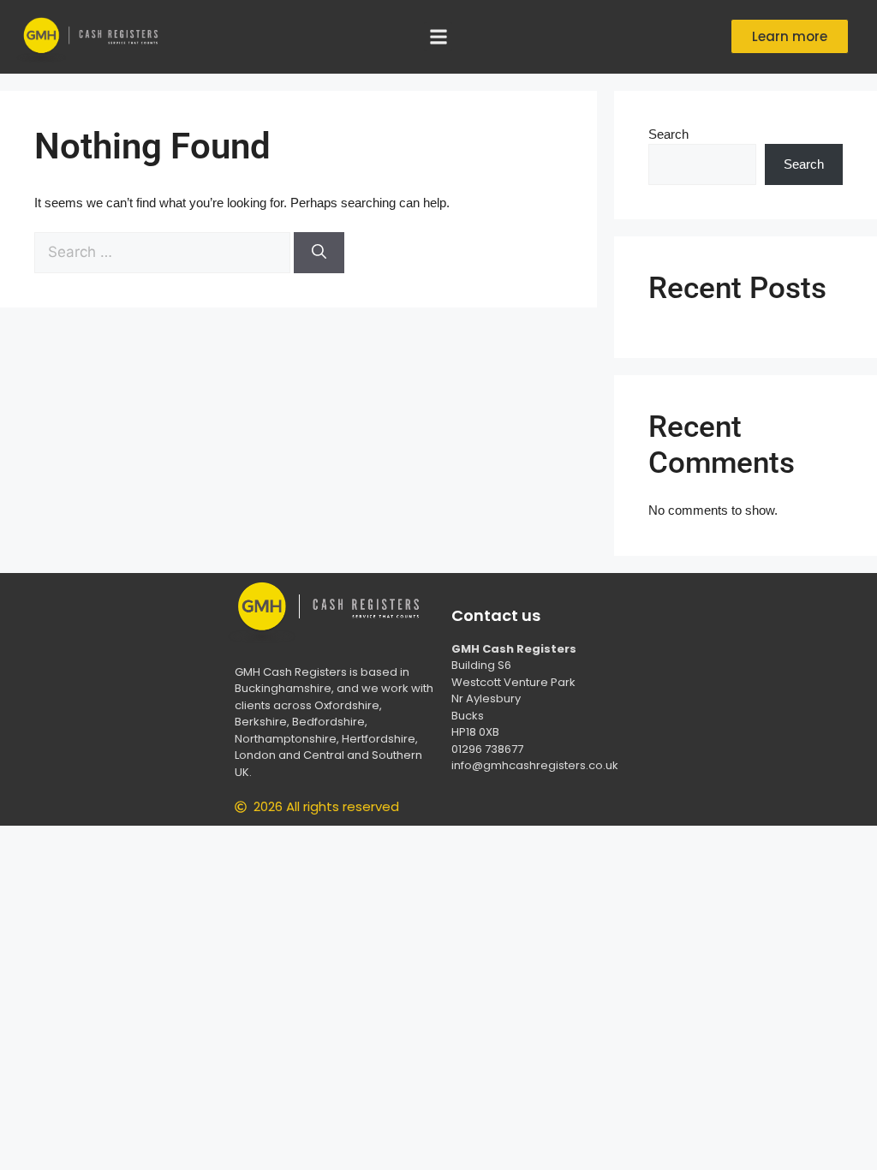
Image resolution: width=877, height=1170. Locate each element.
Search (668, 134)
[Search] (319, 252)
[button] (438, 36)
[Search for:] (164, 252)
